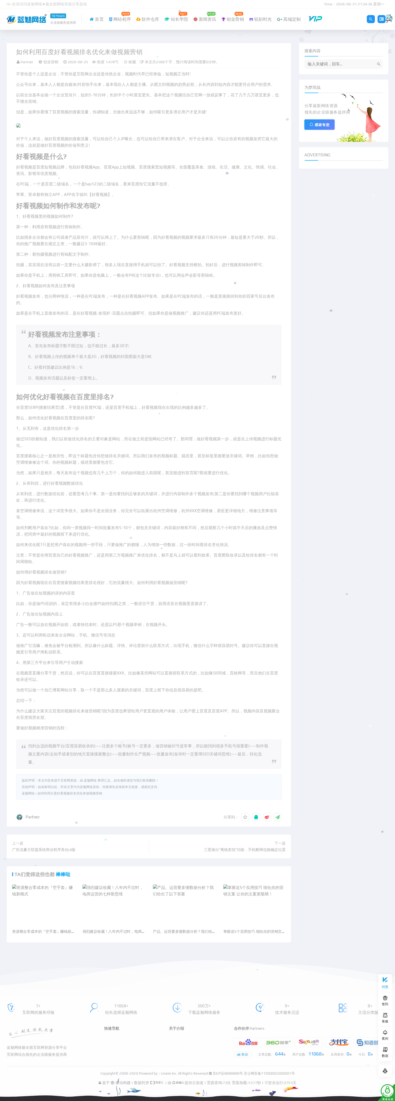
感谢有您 (322, 125)
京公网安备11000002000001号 (269, 1073)
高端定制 (291, 19)
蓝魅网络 (28, 793)
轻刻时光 (262, 19)
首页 (99, 19)
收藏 (131, 62)
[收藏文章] (245, 817)
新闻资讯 (207, 16)
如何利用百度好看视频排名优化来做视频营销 (70, 793)
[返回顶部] (385, 1071)
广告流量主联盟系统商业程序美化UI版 (44, 849)
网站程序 (121, 16)
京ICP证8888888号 (228, 1073)
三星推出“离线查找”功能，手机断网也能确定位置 (245, 849)
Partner (33, 816)
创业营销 (234, 16)
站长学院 (179, 16)
